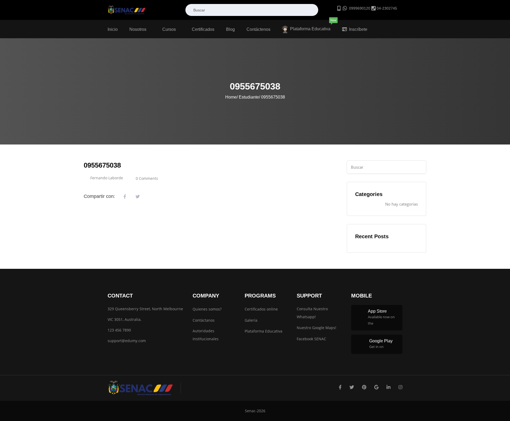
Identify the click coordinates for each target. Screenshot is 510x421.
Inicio (113, 29)
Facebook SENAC (311, 338)
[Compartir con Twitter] (137, 197)
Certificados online (261, 309)
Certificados (203, 29)
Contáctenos (258, 29)
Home (231, 97)
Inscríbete (358, 29)
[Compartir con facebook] (125, 197)
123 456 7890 (119, 330)
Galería (251, 320)
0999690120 (359, 8)
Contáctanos (204, 320)
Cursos (169, 29)
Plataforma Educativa (312, 25)
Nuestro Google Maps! (316, 327)
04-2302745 (386, 8)
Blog (230, 29)
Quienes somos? (207, 309)
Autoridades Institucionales (206, 334)
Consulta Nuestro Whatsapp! (312, 312)
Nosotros (138, 29)
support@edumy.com (127, 340)
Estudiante (249, 97)
